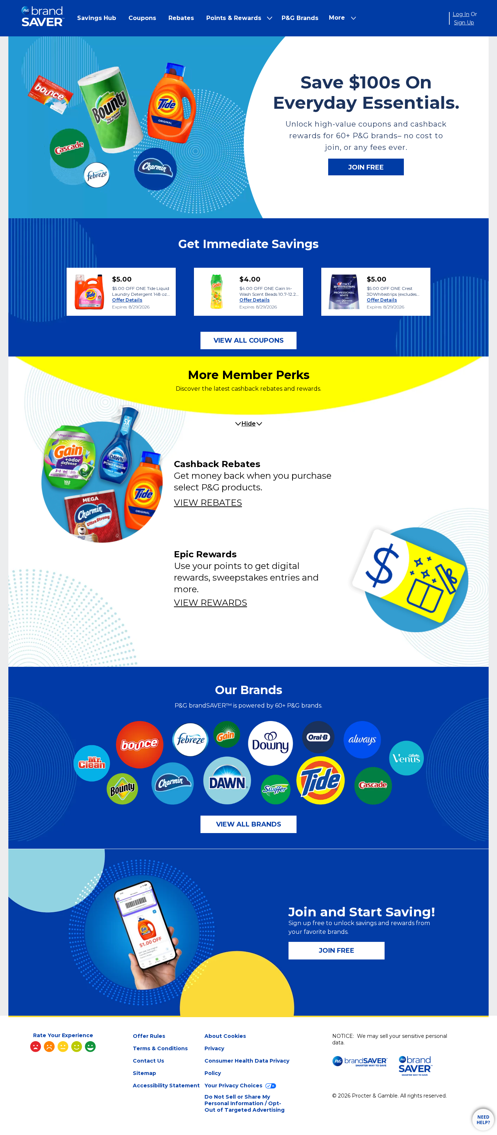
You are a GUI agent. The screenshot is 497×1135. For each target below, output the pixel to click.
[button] (96, 18)
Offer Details (127, 300)
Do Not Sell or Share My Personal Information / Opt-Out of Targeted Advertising (244, 1103)
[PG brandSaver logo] (42, 18)
